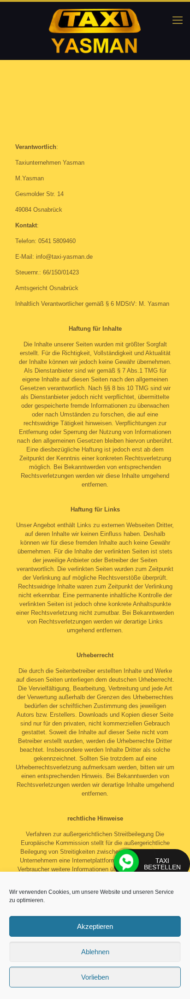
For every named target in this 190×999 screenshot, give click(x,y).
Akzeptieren (95, 926)
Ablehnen (95, 952)
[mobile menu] (177, 20)
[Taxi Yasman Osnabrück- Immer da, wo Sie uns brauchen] (95, 30)
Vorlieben (95, 977)
